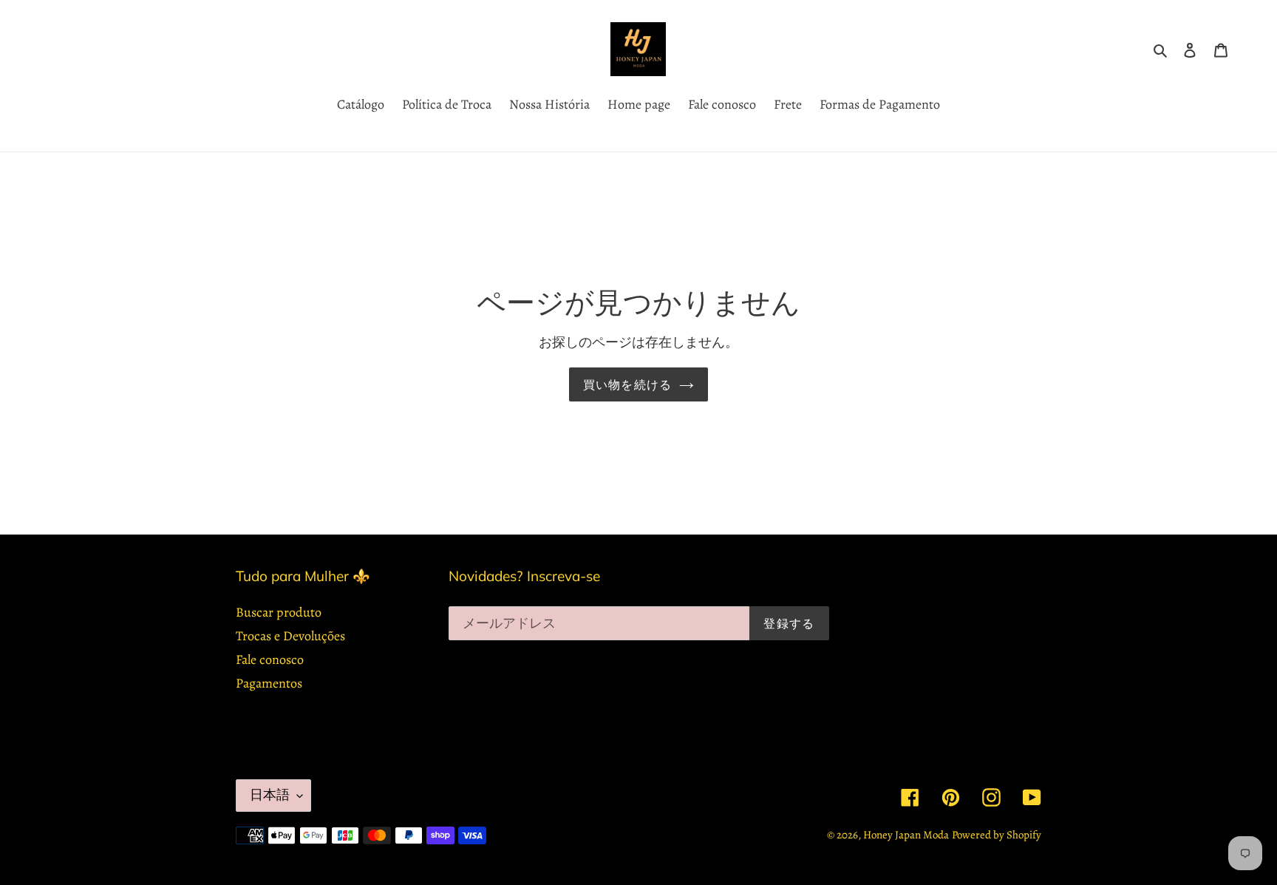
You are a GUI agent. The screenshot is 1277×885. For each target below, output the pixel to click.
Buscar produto (278, 612)
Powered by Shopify (996, 834)
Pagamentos (269, 683)
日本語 (270, 795)
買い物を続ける (627, 384)
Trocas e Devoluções (290, 636)
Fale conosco (270, 659)
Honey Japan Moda (906, 834)
